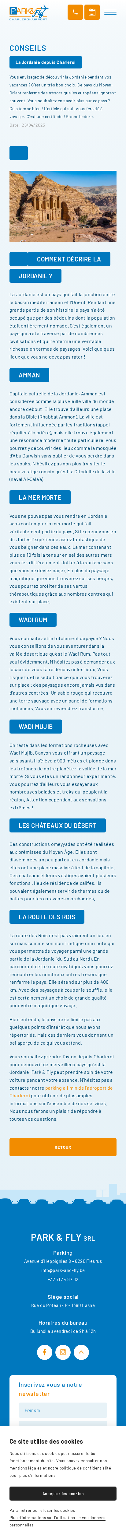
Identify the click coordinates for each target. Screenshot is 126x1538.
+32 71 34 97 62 (63, 1279)
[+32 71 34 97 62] (75, 12)
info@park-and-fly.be (63, 1270)
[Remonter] (81, 1352)
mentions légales (25, 1468)
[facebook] (44, 1352)
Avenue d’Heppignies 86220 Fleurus (63, 1261)
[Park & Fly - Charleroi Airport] (29, 13)
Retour (63, 1147)
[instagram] (63, 1352)
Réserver (92, 12)
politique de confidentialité (85, 1468)
